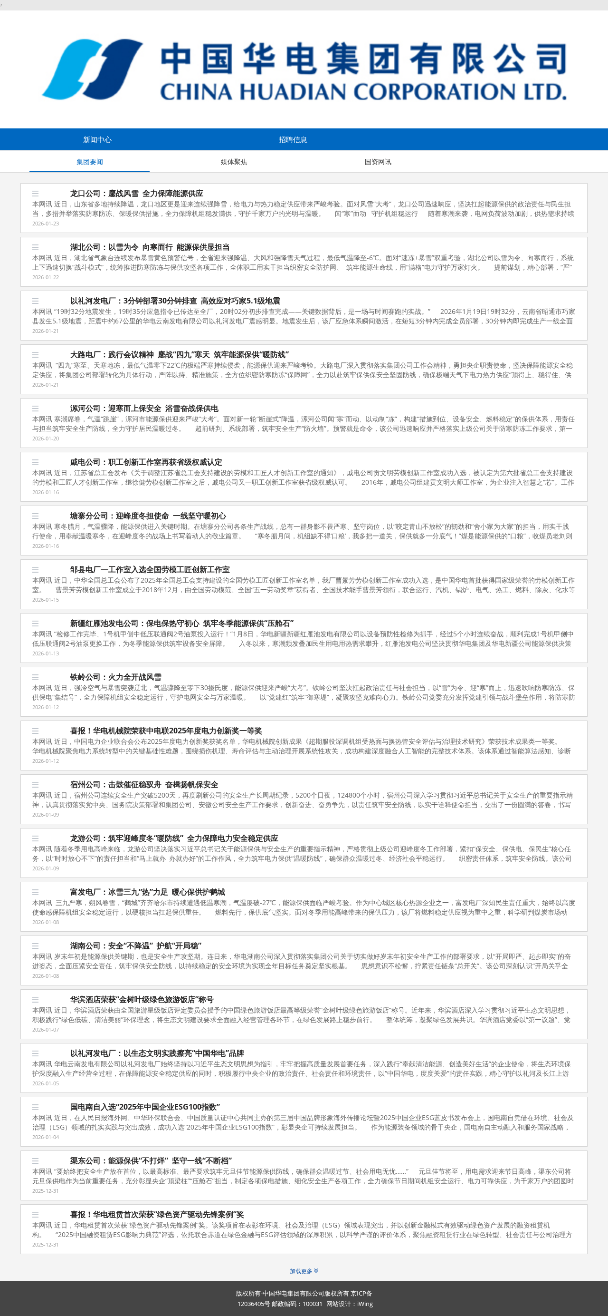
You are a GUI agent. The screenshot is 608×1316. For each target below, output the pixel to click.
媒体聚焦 (234, 161)
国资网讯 (378, 161)
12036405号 (254, 1303)
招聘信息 (293, 139)
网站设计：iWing (349, 1303)
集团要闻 (89, 161)
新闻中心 (97, 139)
